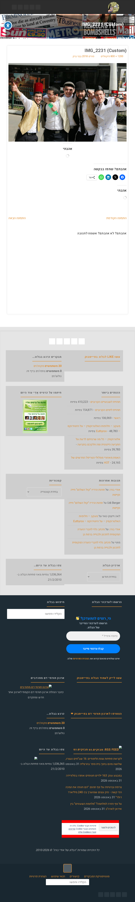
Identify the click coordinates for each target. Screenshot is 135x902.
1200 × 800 (116, 56)
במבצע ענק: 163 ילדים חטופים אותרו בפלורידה (94, 776)
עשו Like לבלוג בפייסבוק (102, 357)
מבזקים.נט (80, 749)
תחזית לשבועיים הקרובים (105, 402)
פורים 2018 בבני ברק (107, 30)
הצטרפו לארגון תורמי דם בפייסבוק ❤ (96, 714)
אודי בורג (114, 490)
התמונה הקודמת (116, 218)
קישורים (74, 876)
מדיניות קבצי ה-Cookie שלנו (82, 830)
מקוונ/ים (48, 366)
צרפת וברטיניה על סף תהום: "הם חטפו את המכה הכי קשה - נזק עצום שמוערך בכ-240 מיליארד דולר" (94, 792)
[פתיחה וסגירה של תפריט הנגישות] (8, 25)
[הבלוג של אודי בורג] (113, 7)
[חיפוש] (12, 614)
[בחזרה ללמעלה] (67, 868)
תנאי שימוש (58, 876)
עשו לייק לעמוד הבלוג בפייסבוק (99, 678)
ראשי (117, 418)
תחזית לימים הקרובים (107, 410)
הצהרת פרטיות (37, 876)
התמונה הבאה (17, 218)
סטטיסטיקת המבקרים (97, 876)
